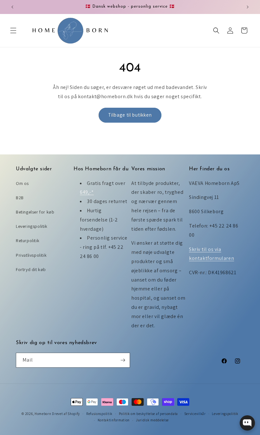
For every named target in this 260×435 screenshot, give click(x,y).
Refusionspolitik (99, 413)
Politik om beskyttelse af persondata (148, 413)
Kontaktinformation (114, 420)
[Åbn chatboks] (247, 423)
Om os (22, 183)
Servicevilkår (195, 413)
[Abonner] (123, 360)
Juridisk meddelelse (152, 420)
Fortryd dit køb (31, 269)
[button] (13, 30)
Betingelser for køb (35, 212)
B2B (20, 198)
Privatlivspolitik (31, 255)
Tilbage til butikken (130, 115)
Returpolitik (27, 240)
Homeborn (43, 413)
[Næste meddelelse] (248, 7)
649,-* (87, 192)
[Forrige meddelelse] (12, 7)
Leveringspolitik (32, 226)
